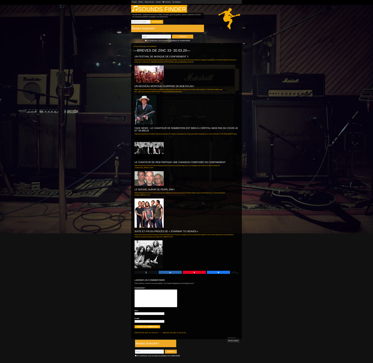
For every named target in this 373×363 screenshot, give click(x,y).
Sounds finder (162, 9)
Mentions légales (233, 340)
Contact (158, 2)
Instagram (178, 2)
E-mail (137, 318)
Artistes (140, 2)
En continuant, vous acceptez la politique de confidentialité (168, 40)
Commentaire (140, 288)
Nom (136, 310)
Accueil (134, 2)
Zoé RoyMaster (151, 46)
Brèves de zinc (149, 2)
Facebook (168, 2)
